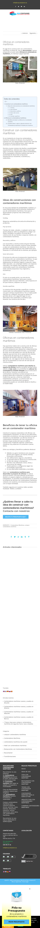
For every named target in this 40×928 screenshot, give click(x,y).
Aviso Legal (25, 882)
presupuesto (32, 482)
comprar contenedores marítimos (15, 734)
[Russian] (9, 691)
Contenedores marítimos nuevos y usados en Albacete (18, 712)
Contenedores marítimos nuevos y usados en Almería (18, 707)
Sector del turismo (14, 112)
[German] (8, 691)
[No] (38, 922)
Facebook (6, 489)
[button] (30, 889)
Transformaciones (10, 756)
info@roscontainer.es (20, 3)
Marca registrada (16, 882)
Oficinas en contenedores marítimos (15, 118)
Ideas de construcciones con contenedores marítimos (21, 106)
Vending (12, 107)
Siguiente (33, 33)
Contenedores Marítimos (17, 525)
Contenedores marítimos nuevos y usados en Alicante (18, 702)
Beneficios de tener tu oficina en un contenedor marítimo (20, 120)
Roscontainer (8, 753)
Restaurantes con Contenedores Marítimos (18, 749)
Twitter (12, 489)
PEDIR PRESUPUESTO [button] (16, 922)
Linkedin (18, 489)
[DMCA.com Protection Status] (27, 861)
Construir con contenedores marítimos (16, 104)
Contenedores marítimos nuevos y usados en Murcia (18, 718)
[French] (6, 691)
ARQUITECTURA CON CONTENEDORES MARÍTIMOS (28, 801)
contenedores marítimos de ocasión (15, 742)
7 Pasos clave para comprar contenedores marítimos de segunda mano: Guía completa (18, 723)
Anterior (25, 33)
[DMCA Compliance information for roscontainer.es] (29, 855)
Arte (11, 114)
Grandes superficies (15, 116)
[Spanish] (11, 691)
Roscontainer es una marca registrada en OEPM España (9, 819)
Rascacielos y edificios (15, 111)
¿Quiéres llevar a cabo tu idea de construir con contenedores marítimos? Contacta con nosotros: (20, 124)
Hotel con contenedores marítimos (15, 745)
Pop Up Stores (13, 109)
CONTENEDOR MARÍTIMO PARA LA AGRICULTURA (27, 794)
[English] (4, 691)
